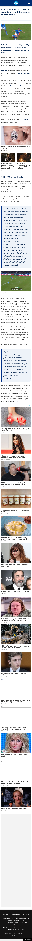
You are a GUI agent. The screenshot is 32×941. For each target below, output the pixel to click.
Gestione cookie (27, 939)
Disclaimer (26, 914)
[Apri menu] (29, 3)
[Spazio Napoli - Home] (16, 3)
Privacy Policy (16, 914)
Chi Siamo (6, 914)
